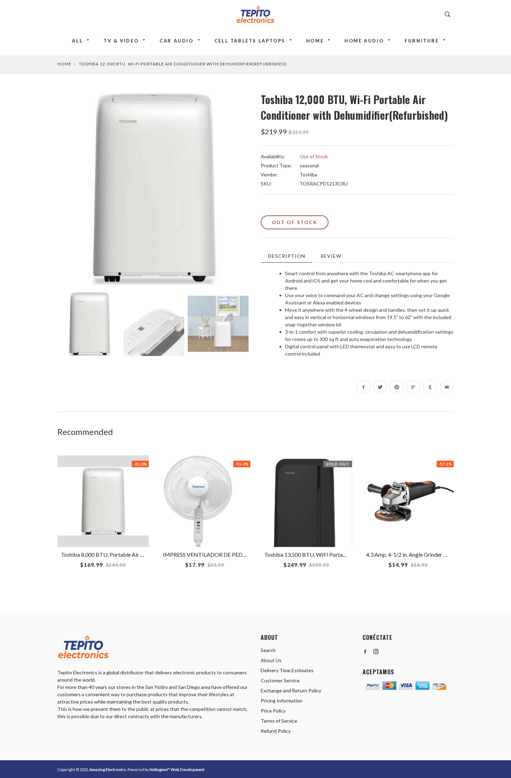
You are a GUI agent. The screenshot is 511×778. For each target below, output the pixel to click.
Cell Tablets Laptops (249, 40)
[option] (153, 188)
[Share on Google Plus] (413, 387)
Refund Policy (276, 731)
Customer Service (280, 680)
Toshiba (308, 174)
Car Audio (176, 40)
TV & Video (121, 40)
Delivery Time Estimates (287, 670)
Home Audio (364, 40)
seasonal (309, 165)
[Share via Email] (447, 387)
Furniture (422, 40)
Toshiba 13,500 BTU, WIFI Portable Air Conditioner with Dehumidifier (348, 554)
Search (268, 650)
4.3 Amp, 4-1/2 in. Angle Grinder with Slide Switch (424, 554)
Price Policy (273, 711)
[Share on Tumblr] (430, 387)
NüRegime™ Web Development (176, 769)
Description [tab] (286, 256)
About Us (271, 660)
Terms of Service (279, 721)
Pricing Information (281, 701)
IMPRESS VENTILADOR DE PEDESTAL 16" (215, 554)
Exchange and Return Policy (291, 690)
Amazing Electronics (107, 769)
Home (315, 40)
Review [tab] (331, 256)
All (77, 40)
